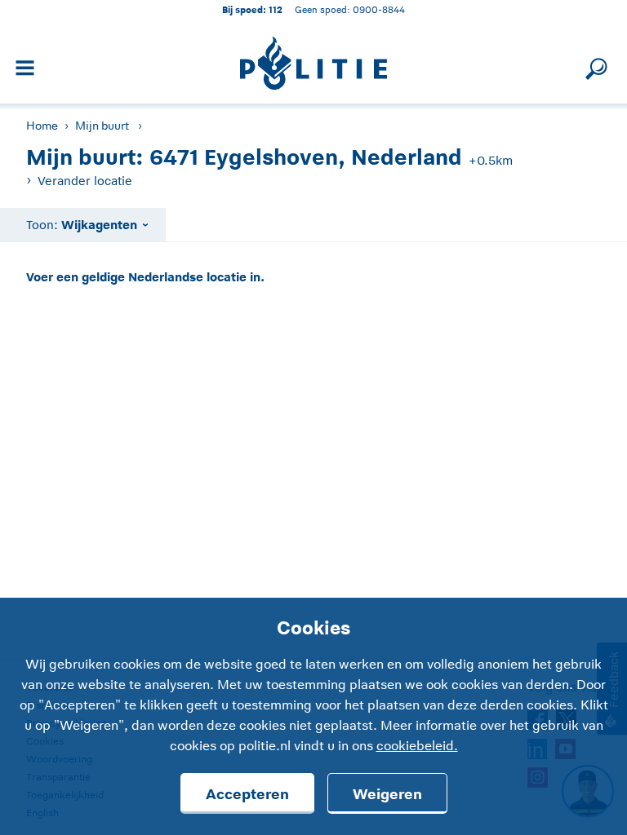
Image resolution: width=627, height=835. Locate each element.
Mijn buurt (102, 125)
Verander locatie (85, 180)
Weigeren (387, 794)
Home (42, 125)
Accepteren (247, 794)
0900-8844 (379, 9)
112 (275, 9)
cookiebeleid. (417, 746)
